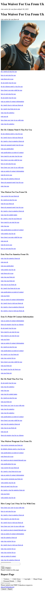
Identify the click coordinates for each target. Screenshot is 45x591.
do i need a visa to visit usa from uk (12, 311)
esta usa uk (4, 116)
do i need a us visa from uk (10, 354)
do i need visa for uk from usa (11, 369)
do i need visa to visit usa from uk (12, 105)
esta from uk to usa (7, 79)
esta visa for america (7, 113)
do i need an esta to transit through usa (13, 460)
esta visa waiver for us (8, 358)
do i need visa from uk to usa (10, 109)
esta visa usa (5, 186)
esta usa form (5, 296)
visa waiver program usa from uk (12, 445)
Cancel (4, 589)
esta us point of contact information (12, 101)
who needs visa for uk (8, 233)
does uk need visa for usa (9, 486)
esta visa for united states (9, 215)
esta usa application (7, 149)
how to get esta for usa (8, 75)
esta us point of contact (8, 556)
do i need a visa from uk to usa (11, 471)
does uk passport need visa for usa (12, 145)
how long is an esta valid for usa (11, 90)
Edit (3, 568)
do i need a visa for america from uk (13, 490)
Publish (8, 568)
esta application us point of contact (12, 152)
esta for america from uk (9, 537)
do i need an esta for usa (9, 71)
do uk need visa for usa (8, 83)
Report (10, 589)
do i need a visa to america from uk (12, 141)
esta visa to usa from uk (8, 284)
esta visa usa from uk (8, 277)
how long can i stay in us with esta (12, 120)
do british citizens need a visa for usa (13, 449)
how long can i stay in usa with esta (12, 405)
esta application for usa (8, 464)
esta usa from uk (6, 366)
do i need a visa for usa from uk (11, 218)
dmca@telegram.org (7, 587)
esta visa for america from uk (10, 179)
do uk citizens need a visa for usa (12, 86)
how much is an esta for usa (10, 222)
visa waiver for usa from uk (10, 196)
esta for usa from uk (7, 204)
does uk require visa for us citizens (12, 324)
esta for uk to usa (6, 175)
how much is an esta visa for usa (11, 156)
